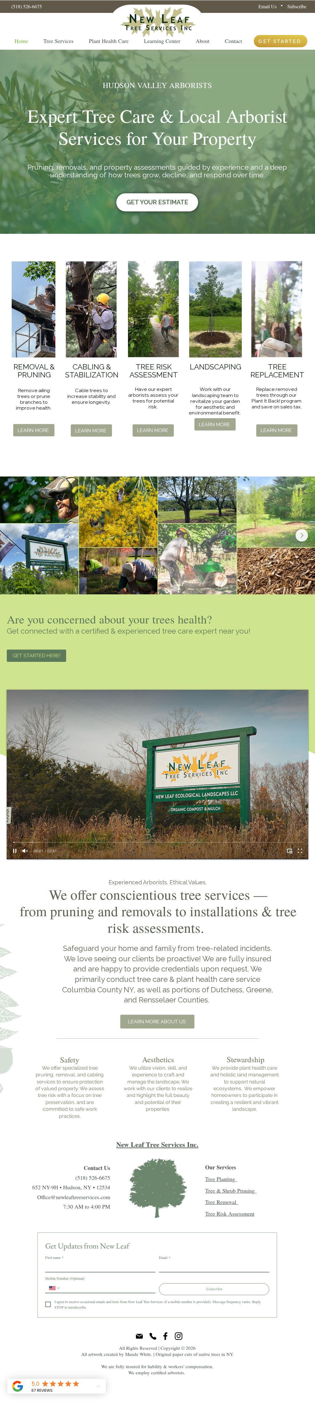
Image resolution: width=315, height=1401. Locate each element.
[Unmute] (25, 851)
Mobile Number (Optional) (65, 1278)
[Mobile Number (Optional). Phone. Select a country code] (55, 1288)
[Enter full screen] (300, 851)
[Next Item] (302, 535)
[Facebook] (165, 1336)
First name (54, 1257)
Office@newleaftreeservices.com (73, 1197)
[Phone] (153, 1336)
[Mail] (139, 1336)
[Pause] (15, 851)
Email (164, 1257)
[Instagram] (178, 1336)
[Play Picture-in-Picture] (289, 851)
